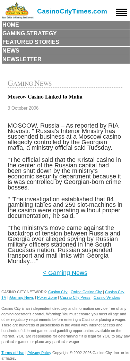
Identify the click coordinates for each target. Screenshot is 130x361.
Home (10, 25)
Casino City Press (75, 297)
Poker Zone (47, 297)
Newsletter (22, 59)
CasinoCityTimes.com (72, 11)
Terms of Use (12, 353)
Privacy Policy (39, 353)
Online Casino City (86, 292)
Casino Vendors (107, 297)
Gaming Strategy (29, 33)
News (10, 51)
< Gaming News (65, 272)
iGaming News (21, 297)
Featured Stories (30, 42)
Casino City (58, 292)
